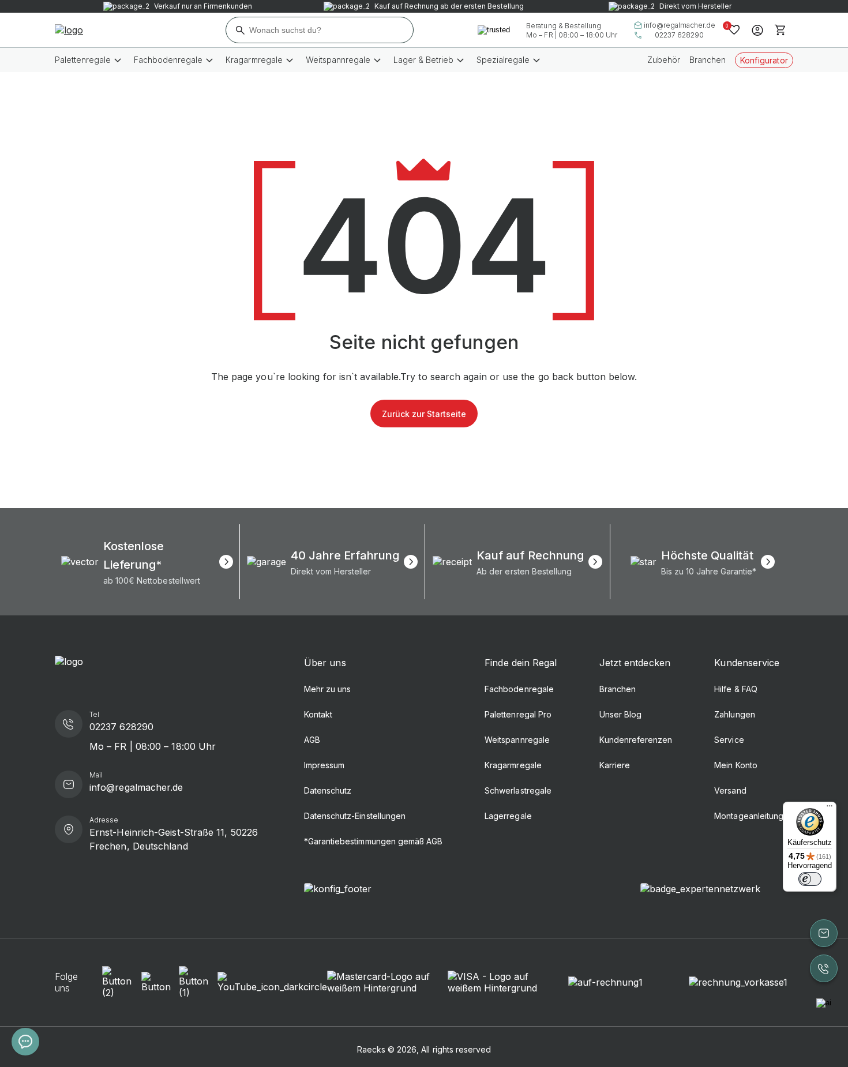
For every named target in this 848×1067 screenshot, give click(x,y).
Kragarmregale (513, 765)
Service (729, 740)
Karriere (614, 765)
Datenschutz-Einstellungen (355, 816)
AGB (312, 740)
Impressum (324, 765)
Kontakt (318, 714)
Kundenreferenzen (636, 740)
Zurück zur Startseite (424, 414)
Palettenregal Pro (518, 714)
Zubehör (663, 60)
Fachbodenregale (519, 689)
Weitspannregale (517, 740)
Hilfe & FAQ (735, 689)
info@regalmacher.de (679, 25)
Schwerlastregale (518, 790)
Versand (730, 790)
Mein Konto (735, 765)
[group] (147, 561)
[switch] (809, 879)
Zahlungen (734, 714)
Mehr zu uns (327, 689)
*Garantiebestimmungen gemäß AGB (373, 841)
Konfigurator (764, 60)
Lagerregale (508, 816)
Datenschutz (327, 790)
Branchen (707, 60)
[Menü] (829, 809)
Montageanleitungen (753, 816)
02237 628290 (679, 35)
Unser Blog (620, 714)
